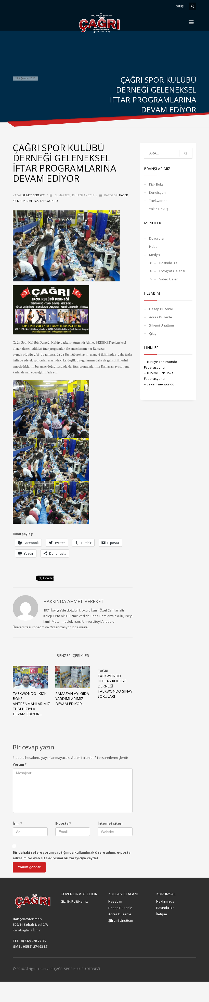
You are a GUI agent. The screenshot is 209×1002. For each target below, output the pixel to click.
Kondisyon (157, 192)
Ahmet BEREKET (33, 195)
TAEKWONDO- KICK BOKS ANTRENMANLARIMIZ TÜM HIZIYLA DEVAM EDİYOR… (31, 703)
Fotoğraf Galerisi (172, 271)
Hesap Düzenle (161, 309)
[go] (185, 153)
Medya (33, 201)
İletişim (161, 914)
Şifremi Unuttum (161, 325)
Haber (123, 195)
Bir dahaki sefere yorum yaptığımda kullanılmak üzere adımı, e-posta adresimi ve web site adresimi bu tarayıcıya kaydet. (71, 855)
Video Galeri (168, 279)
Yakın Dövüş (158, 208)
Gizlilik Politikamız (74, 901)
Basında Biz (168, 263)
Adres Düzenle (160, 317)
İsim (17, 823)
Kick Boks (20, 201)
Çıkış (152, 333)
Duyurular (157, 238)
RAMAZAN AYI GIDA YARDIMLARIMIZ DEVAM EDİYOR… (72, 698)
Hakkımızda (165, 901)
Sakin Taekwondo (160, 384)
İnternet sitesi (110, 823)
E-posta (63, 823)
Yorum (20, 764)
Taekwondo (49, 201)
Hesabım (115, 901)
